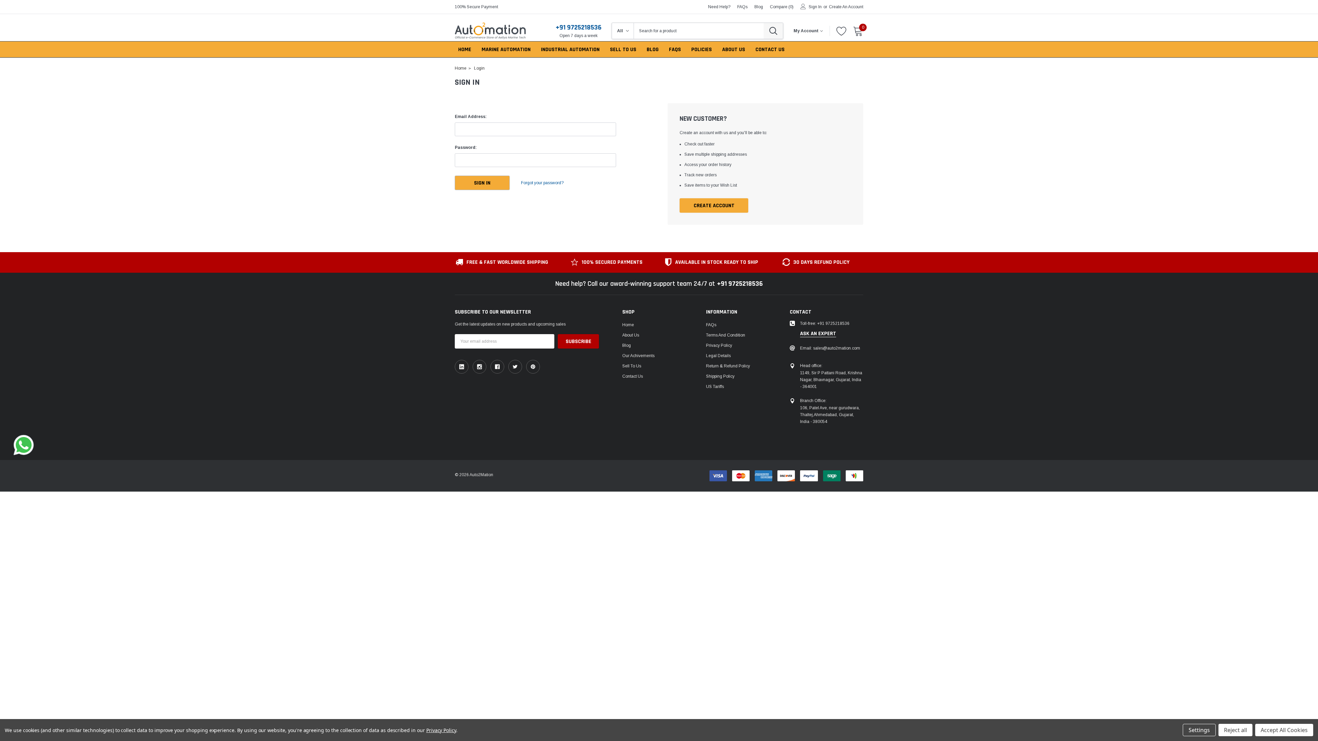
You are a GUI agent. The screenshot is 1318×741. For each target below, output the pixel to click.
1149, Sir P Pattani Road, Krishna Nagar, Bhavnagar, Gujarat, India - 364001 (831, 379)
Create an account (846, 7)
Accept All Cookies (1284, 730)
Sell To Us (631, 366)
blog (758, 7)
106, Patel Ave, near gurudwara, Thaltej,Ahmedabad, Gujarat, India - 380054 (830, 414)
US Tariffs (715, 386)
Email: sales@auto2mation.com (830, 348)
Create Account (714, 205)
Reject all (1235, 730)
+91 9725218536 (578, 27)
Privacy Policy (719, 345)
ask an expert (818, 333)
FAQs (742, 7)
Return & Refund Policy (728, 366)
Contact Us (632, 376)
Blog (626, 345)
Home (628, 324)
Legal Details (718, 355)
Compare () (782, 6)
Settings (1199, 730)
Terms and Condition (725, 335)
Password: (466, 147)
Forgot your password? (542, 182)
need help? (719, 7)
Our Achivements (638, 355)
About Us (630, 335)
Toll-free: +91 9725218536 (824, 323)
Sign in (815, 7)
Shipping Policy (720, 376)
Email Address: (471, 116)
